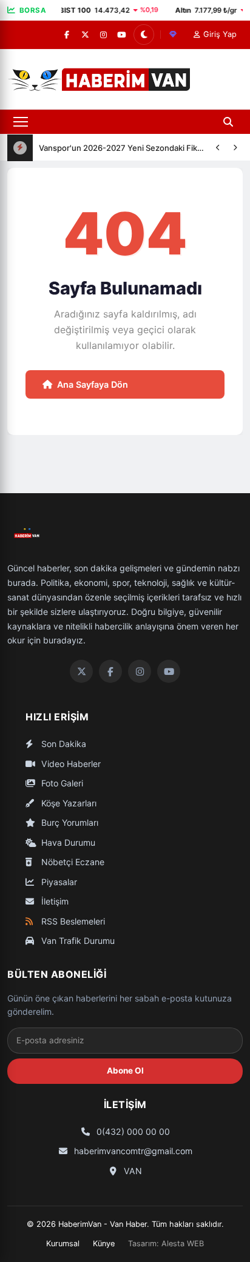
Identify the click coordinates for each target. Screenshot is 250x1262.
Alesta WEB (182, 1243)
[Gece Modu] (143, 34)
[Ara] (228, 122)
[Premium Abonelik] (173, 34)
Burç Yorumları (68, 822)
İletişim (54, 901)
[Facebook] (66, 34)
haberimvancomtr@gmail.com (132, 1151)
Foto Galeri (61, 783)
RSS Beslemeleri (72, 921)
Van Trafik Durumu (77, 940)
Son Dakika (62, 744)
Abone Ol (125, 1070)
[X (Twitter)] (84, 34)
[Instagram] (103, 34)
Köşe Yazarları (67, 803)
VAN (131, 1171)
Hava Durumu (67, 842)
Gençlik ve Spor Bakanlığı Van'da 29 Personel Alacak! (122, 160)
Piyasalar (58, 882)
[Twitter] (81, 671)
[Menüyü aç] (20, 122)
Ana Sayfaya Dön (92, 384)
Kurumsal (62, 1243)
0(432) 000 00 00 (132, 1131)
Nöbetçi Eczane (71, 862)
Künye (104, 1243)
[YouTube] (121, 34)
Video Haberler (70, 764)
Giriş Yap (220, 34)
